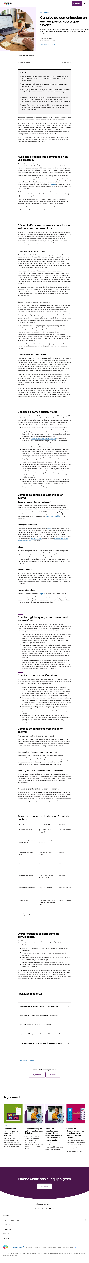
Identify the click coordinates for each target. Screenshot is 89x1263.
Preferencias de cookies (49, 1247)
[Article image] (13, 1113)
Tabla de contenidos (26, 55)
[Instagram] (39, 1209)
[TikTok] (53, 1209)
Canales (53, 45)
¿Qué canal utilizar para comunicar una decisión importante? (40, 1034)
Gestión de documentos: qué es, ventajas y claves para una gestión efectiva (75, 1133)
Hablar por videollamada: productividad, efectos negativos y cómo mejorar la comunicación (53, 1134)
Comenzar (77, 3)
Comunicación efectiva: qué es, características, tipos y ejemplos (13, 1132)
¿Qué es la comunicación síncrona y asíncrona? (35, 1025)
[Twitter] (62, 62)
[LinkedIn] (68, 62)
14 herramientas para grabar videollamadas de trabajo (34, 1130)
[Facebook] (65, 62)
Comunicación (45, 45)
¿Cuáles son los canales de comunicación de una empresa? (39, 1006)
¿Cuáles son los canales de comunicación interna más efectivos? (41, 1043)
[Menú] (84, 3)
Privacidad (29, 1247)
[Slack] (8, 3)
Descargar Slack (17, 1247)
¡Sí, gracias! (37, 1075)
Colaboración (45, 13)
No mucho (52, 1075)
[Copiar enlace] (70, 62)
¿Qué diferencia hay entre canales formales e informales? (39, 1015)
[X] (46, 1209)
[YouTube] (50, 1209)
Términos (37, 1247)
